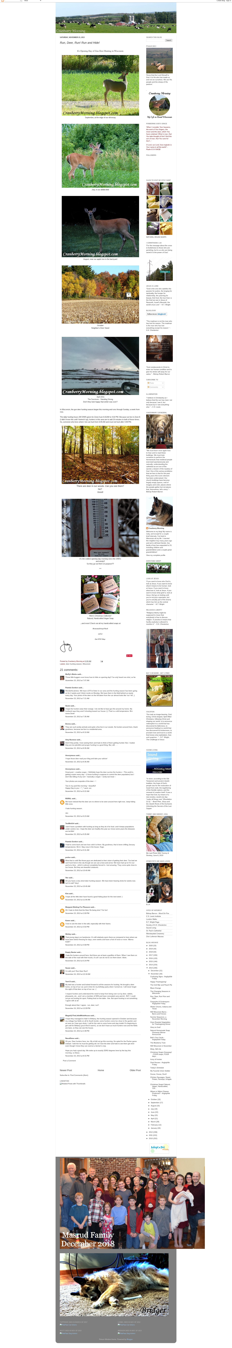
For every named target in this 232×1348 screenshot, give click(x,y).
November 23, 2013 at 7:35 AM (77, 717)
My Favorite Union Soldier (160, 1071)
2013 (151, 968)
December (155, 971)
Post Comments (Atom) (79, 1075)
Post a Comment (69, 1061)
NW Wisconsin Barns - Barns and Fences (158, 1013)
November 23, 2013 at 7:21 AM (77, 698)
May (153, 1115)
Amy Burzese (70, 740)
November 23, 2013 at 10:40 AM (77, 870)
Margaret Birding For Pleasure (77, 907)
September (155, 1103)
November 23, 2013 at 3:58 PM (77, 945)
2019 (151, 949)
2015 (151, 961)
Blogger (130, 1339)
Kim (67, 893)
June (153, 1112)
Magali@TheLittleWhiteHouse (77, 1015)
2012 (151, 1132)
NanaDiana (69, 1038)
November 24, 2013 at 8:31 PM (77, 1056)
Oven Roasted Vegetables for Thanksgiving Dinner (160, 1023)
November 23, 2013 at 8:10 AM (77, 732)
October (154, 1099)
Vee (66, 878)
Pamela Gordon (71, 688)
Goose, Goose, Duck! (158, 1074)
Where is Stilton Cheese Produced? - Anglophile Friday (160, 1093)
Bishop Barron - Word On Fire (157, 913)
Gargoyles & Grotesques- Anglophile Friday (160, 1002)
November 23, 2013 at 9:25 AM (77, 834)
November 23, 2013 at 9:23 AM (77, 816)
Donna (68, 724)
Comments (153, 387)
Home (101, 1070)
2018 (151, 952)
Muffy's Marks (71, 674)
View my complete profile (155, 555)
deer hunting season (74, 664)
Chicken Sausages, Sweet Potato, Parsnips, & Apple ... (160, 1079)
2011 (151, 1135)
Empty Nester (70, 952)
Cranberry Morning (156, 528)
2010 (151, 1138)
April (153, 1118)
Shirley (68, 934)
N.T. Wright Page (152, 922)
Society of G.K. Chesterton (156, 925)
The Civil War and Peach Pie (161, 985)
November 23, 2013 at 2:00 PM (77, 913)
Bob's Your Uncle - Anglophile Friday (157, 1038)
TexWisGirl (69, 823)
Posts (151, 383)
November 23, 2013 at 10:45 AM (77, 886)
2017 (151, 955)
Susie (67, 706)
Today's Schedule (157, 1068)
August (154, 1106)
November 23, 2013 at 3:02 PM (77, 927)
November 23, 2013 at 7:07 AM (77, 680)
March (153, 1122)
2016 (151, 958)
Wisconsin (86, 664)
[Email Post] (101, 661)
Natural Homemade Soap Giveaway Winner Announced (160, 1032)
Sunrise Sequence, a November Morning (158, 1018)
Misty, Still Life (155, 1049)
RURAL (68, 798)
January (154, 1128)
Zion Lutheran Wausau (155, 936)
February (154, 1125)
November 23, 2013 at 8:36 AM (77, 762)
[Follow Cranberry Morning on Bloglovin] (156, 315)
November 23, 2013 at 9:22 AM (77, 791)
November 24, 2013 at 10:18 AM (77, 974)
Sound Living (151, 928)
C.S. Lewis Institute (153, 916)
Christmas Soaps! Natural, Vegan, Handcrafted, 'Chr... (160, 1086)
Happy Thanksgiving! (158, 982)
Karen (67, 920)
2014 (151, 965)
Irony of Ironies (156, 1059)
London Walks (151, 919)
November (155, 974)
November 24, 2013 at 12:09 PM (77, 1008)
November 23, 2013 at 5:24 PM (77, 961)
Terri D (68, 981)
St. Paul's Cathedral (153, 931)
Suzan (67, 968)
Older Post (135, 1070)
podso (68, 857)
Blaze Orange (155, 988)
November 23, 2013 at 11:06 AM (77, 900)
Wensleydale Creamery (155, 934)
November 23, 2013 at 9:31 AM (77, 850)
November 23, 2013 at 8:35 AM (77, 748)
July (152, 1109)
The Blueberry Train (158, 1043)
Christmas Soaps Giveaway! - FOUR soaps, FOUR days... (161, 1054)
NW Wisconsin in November (161, 1046)
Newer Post (66, 1070)
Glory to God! (155, 1027)
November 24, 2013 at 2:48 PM (77, 1031)
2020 (151, 946)
